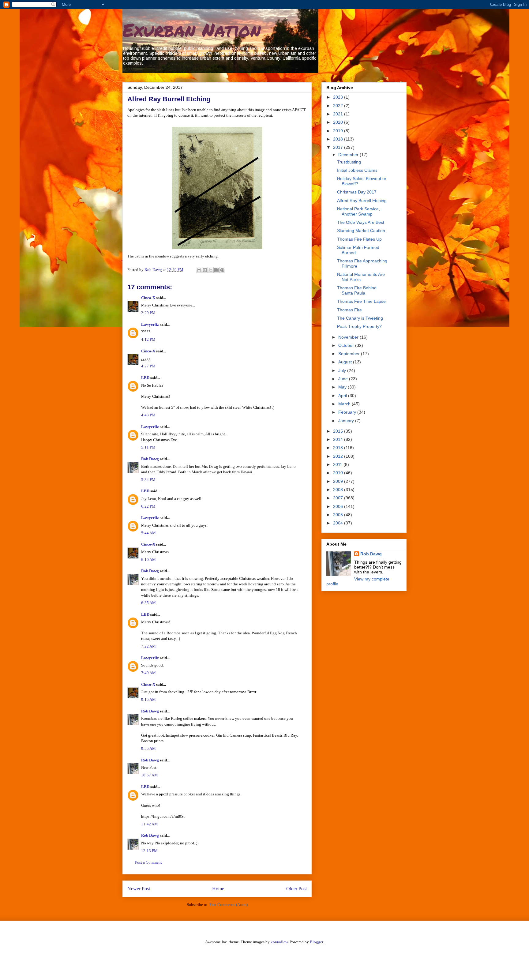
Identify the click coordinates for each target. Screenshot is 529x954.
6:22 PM (148, 506)
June (343, 378)
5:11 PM (148, 447)
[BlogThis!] (205, 270)
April (343, 395)
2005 (338, 514)
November (349, 337)
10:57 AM (149, 775)
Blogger (316, 942)
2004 (338, 522)
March (345, 403)
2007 (338, 497)
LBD (145, 377)
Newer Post (138, 888)
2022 (338, 105)
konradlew (279, 942)
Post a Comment (148, 862)
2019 (338, 130)
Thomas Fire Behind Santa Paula (357, 290)
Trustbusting (349, 162)
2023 (338, 97)
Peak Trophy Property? (359, 326)
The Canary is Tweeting (360, 318)
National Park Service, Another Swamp (358, 211)
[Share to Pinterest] (222, 270)
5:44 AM (148, 533)
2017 (338, 147)
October (346, 345)
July (342, 370)
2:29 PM (148, 312)
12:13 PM (149, 850)
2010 (338, 472)
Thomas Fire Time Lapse (361, 301)
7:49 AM (148, 672)
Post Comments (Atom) (228, 904)
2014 (338, 439)
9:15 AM (148, 699)
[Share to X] (211, 270)
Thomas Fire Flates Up (359, 239)
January (346, 420)
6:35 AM (148, 602)
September (349, 353)
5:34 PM (148, 479)
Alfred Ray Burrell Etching (362, 200)
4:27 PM (148, 366)
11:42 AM (149, 824)
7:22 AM (148, 646)
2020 (338, 122)
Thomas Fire (349, 309)
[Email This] (199, 270)
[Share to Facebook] (216, 270)
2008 (338, 489)
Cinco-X (148, 297)
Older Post (296, 888)
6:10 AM (148, 559)
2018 (338, 139)
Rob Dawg (150, 458)
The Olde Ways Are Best (360, 222)
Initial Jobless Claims (357, 170)
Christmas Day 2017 (357, 192)
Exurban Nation (191, 29)
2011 (338, 464)
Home (218, 888)
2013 (338, 447)
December (349, 154)
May (343, 387)
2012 (338, 456)
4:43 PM (148, 415)
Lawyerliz (150, 324)
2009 (338, 481)
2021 (338, 113)
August (345, 361)
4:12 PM (148, 339)
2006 (338, 506)
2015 (338, 431)
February (347, 412)
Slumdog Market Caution (361, 230)
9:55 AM (148, 748)
